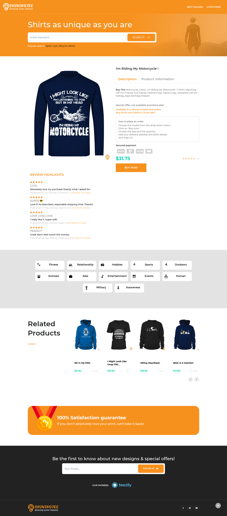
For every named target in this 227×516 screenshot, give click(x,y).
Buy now (131, 167)
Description (127, 79)
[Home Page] (17, 6)
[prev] (190, 379)
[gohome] (218, 505)
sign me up (149, 468)
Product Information (157, 79)
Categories (214, 7)
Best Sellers (195, 7)
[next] (196, 379)
